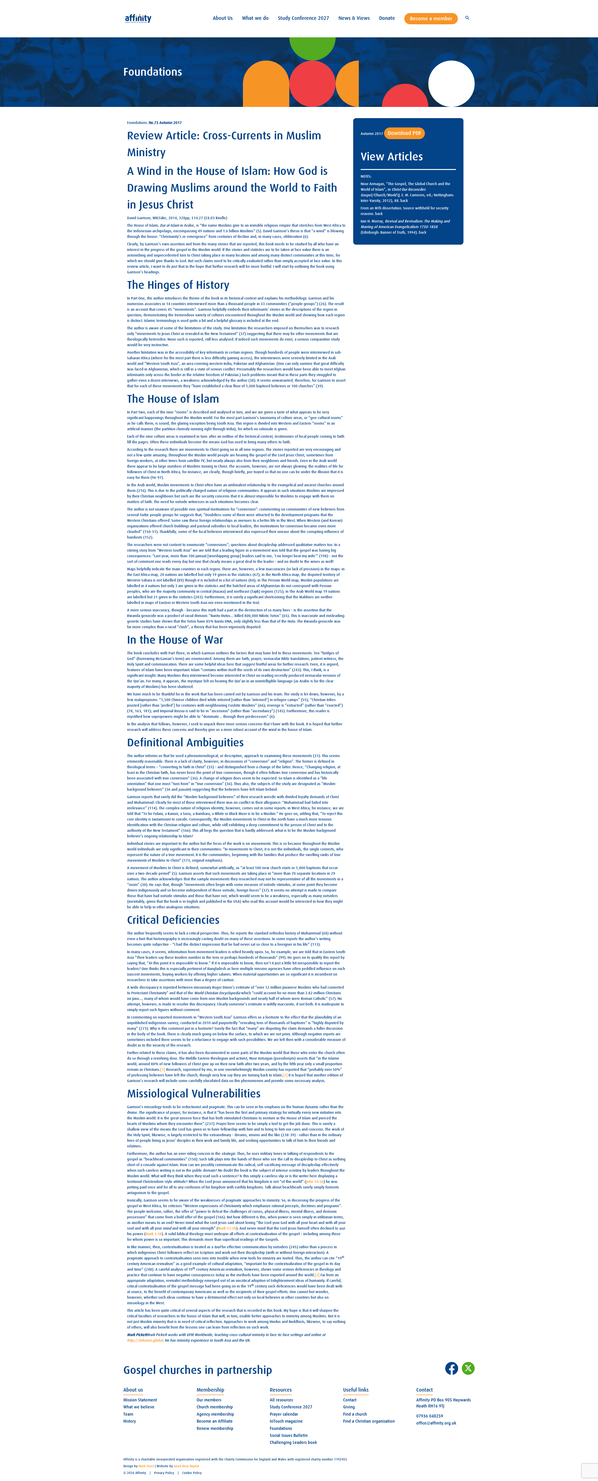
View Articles (392, 156)
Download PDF (404, 133)
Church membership (215, 1407)
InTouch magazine (286, 1421)
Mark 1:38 (154, 1234)
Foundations (281, 1428)
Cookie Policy (192, 1473)
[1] (162, 1070)
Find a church (355, 1414)
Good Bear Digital (186, 1466)
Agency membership (215, 1414)
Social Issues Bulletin (289, 1435)
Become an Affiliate (215, 1421)
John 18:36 (315, 1182)
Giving (349, 1407)
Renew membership (215, 1428)
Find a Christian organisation (369, 1421)
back (404, 201)
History (129, 1421)
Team (128, 1414)
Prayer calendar (284, 1414)
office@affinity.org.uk (436, 1423)
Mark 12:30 (227, 1228)
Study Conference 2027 (291, 1407)
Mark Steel (146, 1466)
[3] (317, 1275)
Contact (349, 1400)
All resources (281, 1400)
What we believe (138, 1407)
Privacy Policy (164, 1473)
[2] (285, 1075)
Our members (209, 1400)
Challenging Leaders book (293, 1442)
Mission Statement (140, 1400)
